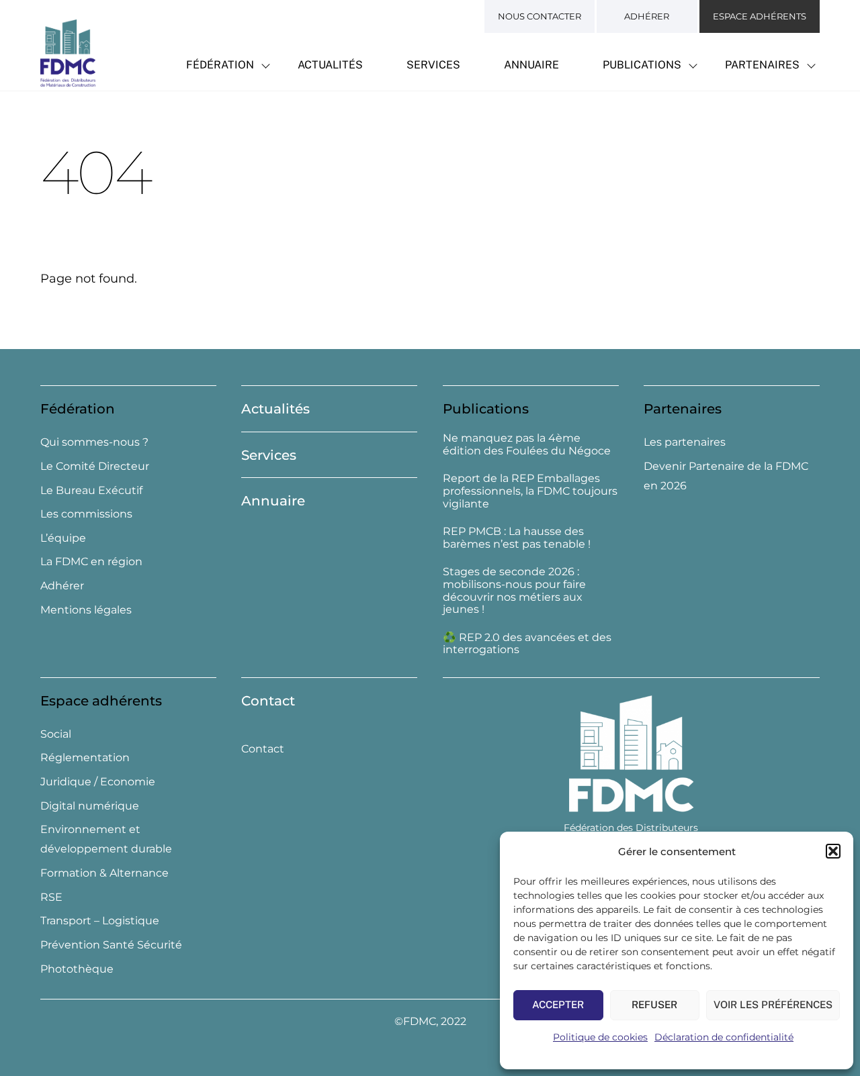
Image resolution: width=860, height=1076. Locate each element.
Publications (642, 64)
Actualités (330, 64)
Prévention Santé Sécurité (111, 944)
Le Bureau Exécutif (91, 490)
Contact (268, 701)
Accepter (558, 1004)
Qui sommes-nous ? (94, 442)
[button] (833, 851)
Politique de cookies (600, 1037)
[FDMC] (67, 79)
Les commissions (86, 513)
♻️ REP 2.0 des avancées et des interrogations (527, 644)
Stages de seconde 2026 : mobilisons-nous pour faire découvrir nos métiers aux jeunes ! (514, 591)
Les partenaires (685, 442)
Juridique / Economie (97, 781)
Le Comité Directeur (94, 466)
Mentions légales (86, 609)
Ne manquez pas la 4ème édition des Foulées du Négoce (527, 444)
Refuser (654, 1004)
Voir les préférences (773, 1004)
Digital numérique (89, 805)
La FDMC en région (91, 561)
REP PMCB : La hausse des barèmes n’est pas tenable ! (517, 538)
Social (55, 734)
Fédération (220, 64)
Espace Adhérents (759, 16)
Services (433, 64)
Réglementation (85, 757)
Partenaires (762, 64)
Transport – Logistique (99, 920)
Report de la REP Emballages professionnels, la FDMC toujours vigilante (530, 491)
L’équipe (63, 538)
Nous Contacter (539, 16)
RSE (51, 897)
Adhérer (646, 16)
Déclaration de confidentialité (723, 1037)
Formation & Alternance (104, 873)
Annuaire (531, 64)
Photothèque (77, 969)
